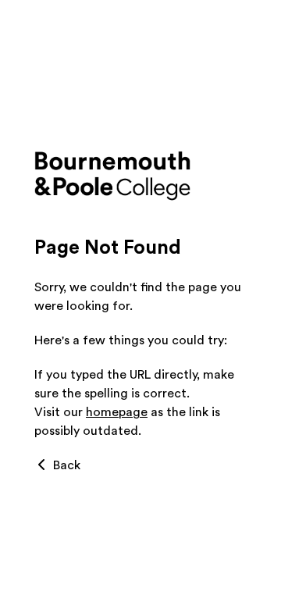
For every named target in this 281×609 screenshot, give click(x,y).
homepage (117, 412)
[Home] (140, 176)
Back (65, 465)
